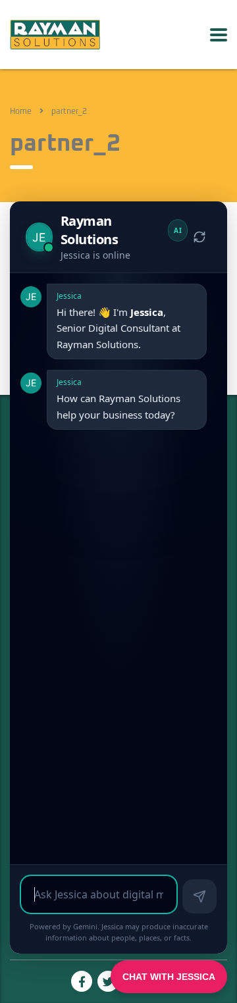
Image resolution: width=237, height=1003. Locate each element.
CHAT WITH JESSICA (168, 976)
